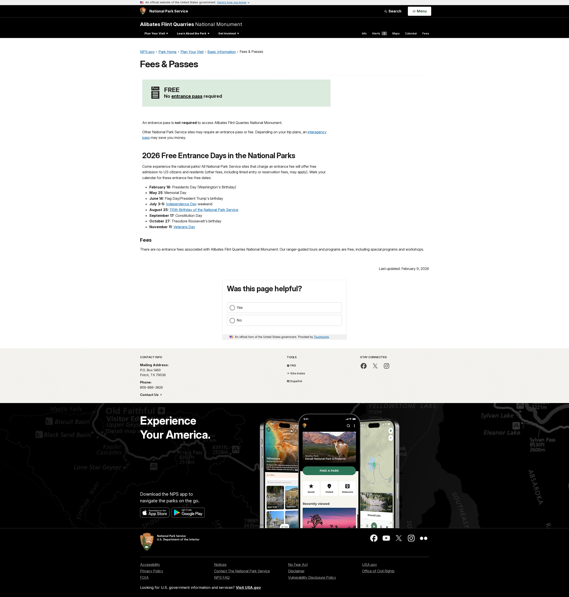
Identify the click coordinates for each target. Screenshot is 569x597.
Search (394, 11)
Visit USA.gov (248, 587)
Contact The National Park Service (242, 571)
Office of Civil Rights (378, 571)
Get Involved (227, 33)
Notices (220, 564)
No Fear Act (298, 564)
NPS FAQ (222, 577)
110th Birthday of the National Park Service (204, 210)
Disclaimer (296, 571)
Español (296, 381)
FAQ (293, 365)
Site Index (297, 373)
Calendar (411, 33)
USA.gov (369, 564)
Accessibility (150, 564)
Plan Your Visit (154, 33)
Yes (240, 307)
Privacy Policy (151, 571)
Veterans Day (184, 227)
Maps (396, 33)
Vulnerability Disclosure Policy (312, 577)
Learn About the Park (191, 33)
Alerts (378, 33)
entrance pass (186, 96)
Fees (425, 33)
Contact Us (150, 395)
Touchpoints (321, 337)
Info (364, 33)
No (239, 320)
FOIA (144, 577)
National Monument (191, 24)
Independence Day (181, 204)
